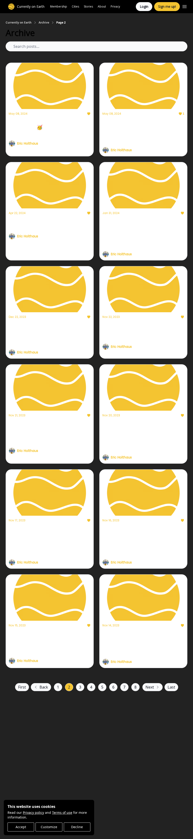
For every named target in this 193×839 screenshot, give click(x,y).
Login (144, 6)
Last (171, 687)
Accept (21, 827)
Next (149, 687)
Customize (49, 827)
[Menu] (184, 5)
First (22, 687)
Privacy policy (33, 812)
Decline (77, 827)
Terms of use (62, 812)
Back (44, 687)
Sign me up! (167, 6)
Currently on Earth (19, 22)
